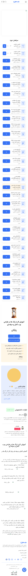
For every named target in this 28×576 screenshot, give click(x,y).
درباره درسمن (23, 555)
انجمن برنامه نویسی (22, 550)
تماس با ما (24, 557)
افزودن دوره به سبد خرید (14, 340)
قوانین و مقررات (23, 552)
